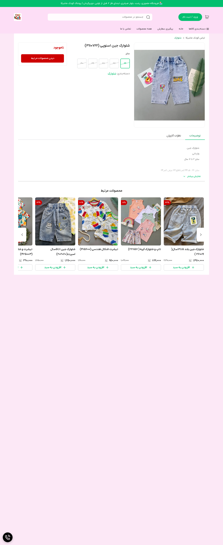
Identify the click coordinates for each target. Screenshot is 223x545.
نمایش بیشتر (194, 176)
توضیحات (195, 135)
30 (81, 63)
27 (114, 63)
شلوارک (178, 38)
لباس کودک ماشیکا (195, 38)
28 (103, 63)
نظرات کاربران (174, 135)
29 (92, 63)
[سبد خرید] (207, 17)
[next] (22, 235)
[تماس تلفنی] (8, 537)
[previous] (201, 235)
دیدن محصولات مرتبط (42, 58)
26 (125, 63)
